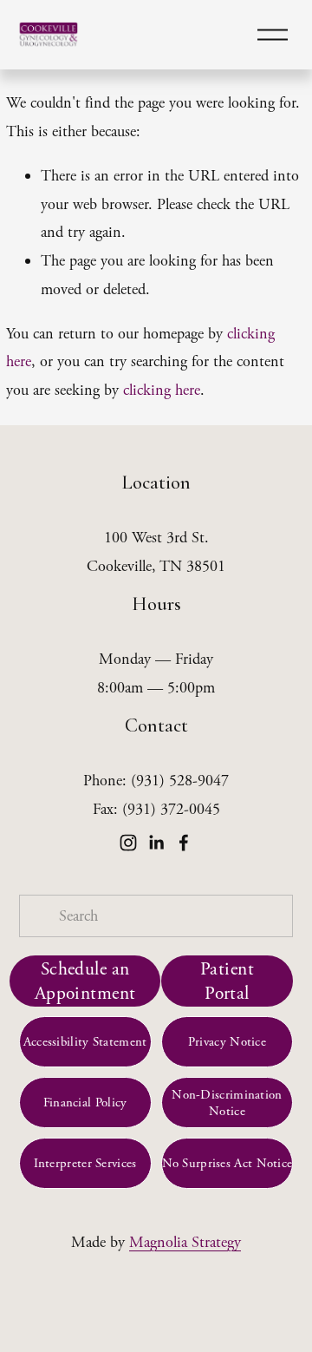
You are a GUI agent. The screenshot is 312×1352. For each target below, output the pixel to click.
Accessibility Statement (85, 1042)
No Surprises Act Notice (227, 1163)
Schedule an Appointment (85, 981)
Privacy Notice (227, 1042)
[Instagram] (128, 842)
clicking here (161, 390)
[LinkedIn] (156, 842)
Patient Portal (227, 981)
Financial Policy (85, 1102)
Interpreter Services (85, 1163)
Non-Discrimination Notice (227, 1102)
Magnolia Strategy (185, 1242)
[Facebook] (183, 842)
